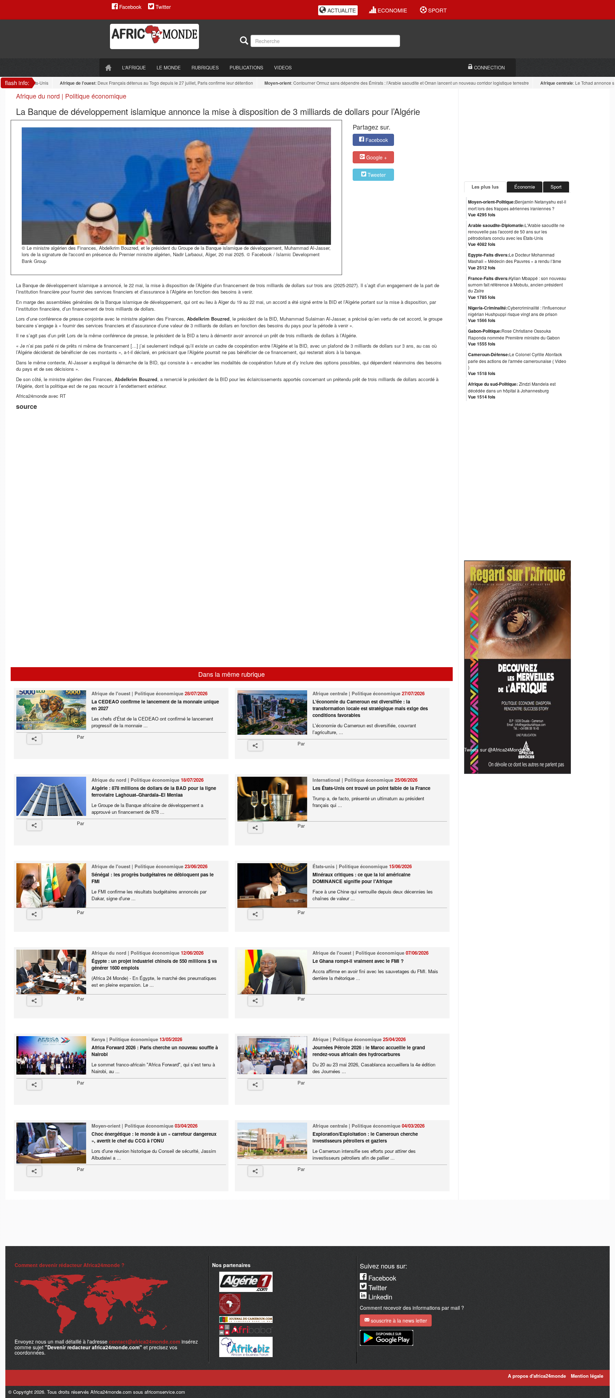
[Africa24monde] (172, 36)
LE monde (169, 67)
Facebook (129, 6)
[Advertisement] (104, 429)
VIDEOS (283, 67)
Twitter (162, 6)
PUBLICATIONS (246, 67)
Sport (556, 186)
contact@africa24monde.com (144, 1341)
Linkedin (379, 1296)
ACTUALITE (341, 10)
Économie (524, 186)
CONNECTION (489, 67)
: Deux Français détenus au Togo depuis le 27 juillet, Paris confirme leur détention (138, 83)
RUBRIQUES (205, 67)
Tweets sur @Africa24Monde (494, 749)
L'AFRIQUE (134, 67)
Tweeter (376, 174)
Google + (376, 157)
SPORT (437, 10)
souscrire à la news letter (398, 1320)
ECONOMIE (391, 10)
